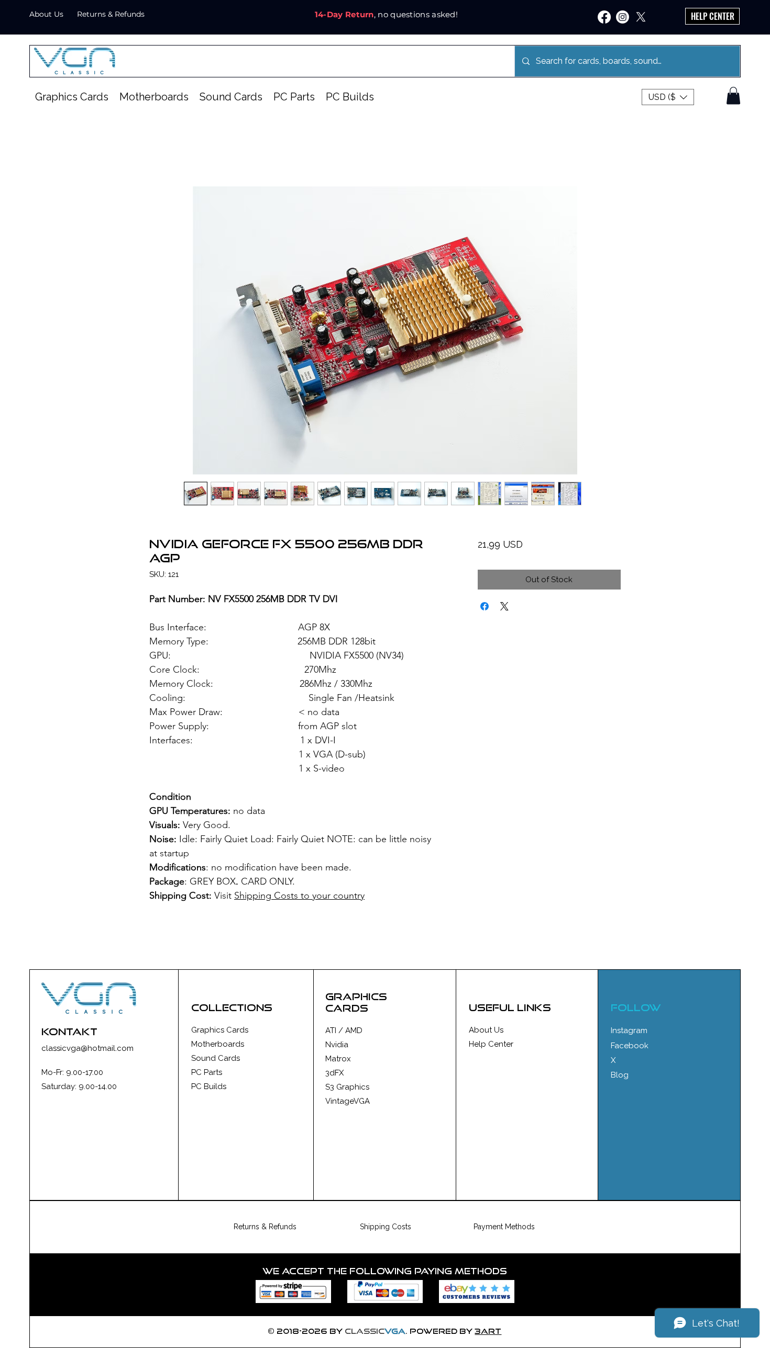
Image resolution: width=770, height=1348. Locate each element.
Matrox (338, 1058)
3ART (488, 1331)
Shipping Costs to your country (299, 895)
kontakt (69, 1031)
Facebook (629, 1045)
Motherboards (217, 1044)
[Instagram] (622, 17)
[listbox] (668, 97)
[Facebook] (604, 17)
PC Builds (208, 1086)
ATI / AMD (343, 1030)
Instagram (629, 1030)
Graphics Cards (219, 1030)
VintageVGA (347, 1101)
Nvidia (336, 1044)
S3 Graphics (347, 1087)
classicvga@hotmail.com (87, 1048)
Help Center (491, 1044)
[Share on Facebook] (484, 606)
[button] (668, 97)
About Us (486, 1030)
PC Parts (206, 1072)
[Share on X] (504, 606)
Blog (620, 1075)
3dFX (334, 1073)
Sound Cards (215, 1058)
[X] (640, 17)
